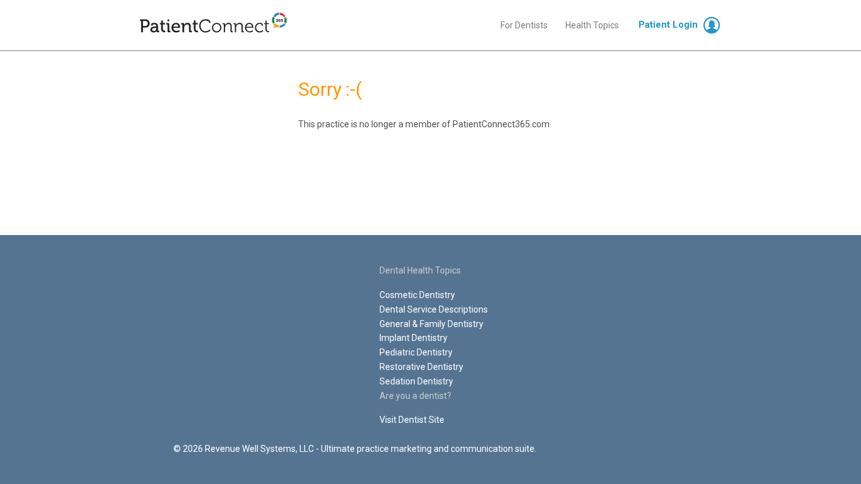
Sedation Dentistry (416, 381)
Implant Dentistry (413, 338)
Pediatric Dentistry (416, 352)
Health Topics (592, 25)
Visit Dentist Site (411, 420)
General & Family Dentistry (431, 324)
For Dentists (524, 25)
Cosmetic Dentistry (417, 295)
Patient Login (668, 24)
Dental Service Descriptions (433, 309)
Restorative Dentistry (421, 367)
